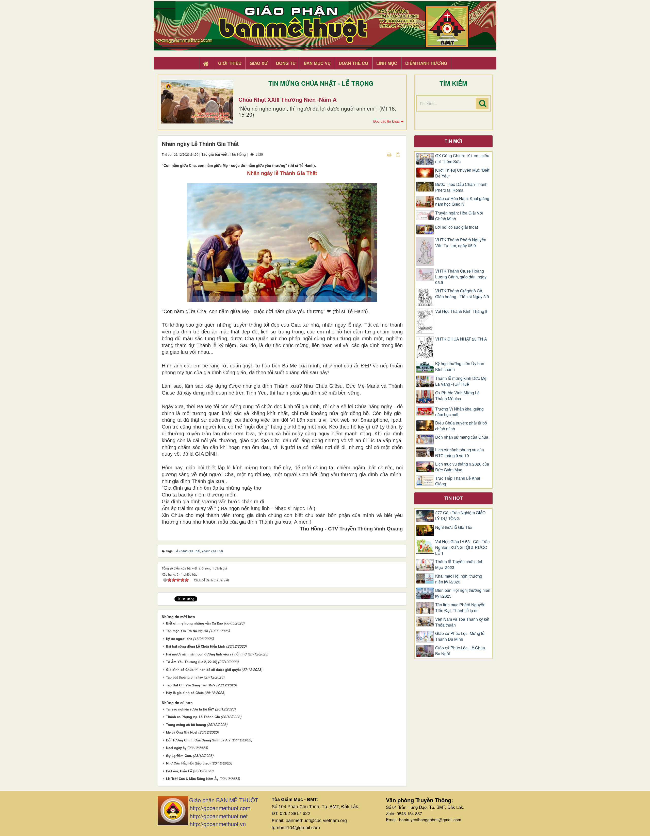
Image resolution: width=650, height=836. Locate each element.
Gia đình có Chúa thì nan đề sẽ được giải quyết (203, 669)
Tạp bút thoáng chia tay (184, 677)
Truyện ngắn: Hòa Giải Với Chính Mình (459, 216)
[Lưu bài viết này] (398, 154)
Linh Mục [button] (386, 63)
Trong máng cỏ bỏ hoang (186, 724)
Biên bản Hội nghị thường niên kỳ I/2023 (462, 593)
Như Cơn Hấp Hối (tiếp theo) (188, 763)
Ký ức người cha (179, 638)
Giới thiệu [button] (229, 63)
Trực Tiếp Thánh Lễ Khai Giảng (457, 481)
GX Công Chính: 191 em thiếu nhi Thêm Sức (462, 158)
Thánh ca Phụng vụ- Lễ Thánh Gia (193, 716)
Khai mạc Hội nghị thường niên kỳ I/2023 (458, 579)
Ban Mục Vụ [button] (317, 63)
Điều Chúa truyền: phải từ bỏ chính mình (461, 426)
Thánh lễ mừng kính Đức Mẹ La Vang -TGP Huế (460, 381)
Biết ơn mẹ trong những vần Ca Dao (194, 623)
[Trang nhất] (206, 63)
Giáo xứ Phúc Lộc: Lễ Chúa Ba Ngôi (460, 650)
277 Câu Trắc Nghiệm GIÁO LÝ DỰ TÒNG (460, 515)
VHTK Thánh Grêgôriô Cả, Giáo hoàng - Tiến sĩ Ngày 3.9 (462, 293)
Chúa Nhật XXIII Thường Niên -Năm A (287, 99)
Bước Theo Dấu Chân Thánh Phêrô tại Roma (461, 187)
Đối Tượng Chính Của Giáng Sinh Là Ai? (198, 740)
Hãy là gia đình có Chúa (185, 692)
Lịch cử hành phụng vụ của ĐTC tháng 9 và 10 (459, 452)
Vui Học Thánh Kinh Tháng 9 (461, 311)
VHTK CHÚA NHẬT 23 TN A (461, 339)
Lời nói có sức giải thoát (456, 227)
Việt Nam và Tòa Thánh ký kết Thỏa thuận (462, 622)
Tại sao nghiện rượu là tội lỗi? (190, 709)
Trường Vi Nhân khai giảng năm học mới (459, 412)
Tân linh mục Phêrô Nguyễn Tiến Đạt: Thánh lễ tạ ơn (460, 607)
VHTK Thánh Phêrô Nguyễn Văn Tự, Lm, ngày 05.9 (460, 242)
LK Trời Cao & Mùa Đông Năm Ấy (192, 778)
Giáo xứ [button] (259, 63)
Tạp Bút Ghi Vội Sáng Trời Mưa (190, 685)
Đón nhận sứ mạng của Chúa (461, 437)
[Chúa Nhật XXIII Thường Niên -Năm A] (197, 101)
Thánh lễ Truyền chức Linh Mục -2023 (459, 564)
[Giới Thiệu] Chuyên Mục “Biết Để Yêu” (462, 173)
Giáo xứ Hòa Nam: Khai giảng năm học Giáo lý (462, 201)
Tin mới (453, 141)
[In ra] (390, 154)
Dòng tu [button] (286, 63)
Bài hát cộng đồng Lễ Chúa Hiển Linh (195, 646)
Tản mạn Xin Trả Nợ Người (187, 630)
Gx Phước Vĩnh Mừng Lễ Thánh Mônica (457, 395)
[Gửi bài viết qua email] (380, 154)
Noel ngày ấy (176, 747)
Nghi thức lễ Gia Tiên (454, 527)
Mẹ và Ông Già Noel (181, 732)
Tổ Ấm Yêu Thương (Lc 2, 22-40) (191, 661)
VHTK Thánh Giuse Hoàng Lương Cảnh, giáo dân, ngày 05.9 (460, 277)
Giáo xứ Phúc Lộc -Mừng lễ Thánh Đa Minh (459, 636)
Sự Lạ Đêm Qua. (179, 755)
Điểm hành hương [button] (426, 63)
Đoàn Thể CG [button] (353, 63)
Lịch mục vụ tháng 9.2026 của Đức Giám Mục (462, 467)
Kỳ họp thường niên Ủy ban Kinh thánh (459, 366)
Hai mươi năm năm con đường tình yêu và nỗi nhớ (206, 654)
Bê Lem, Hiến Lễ (179, 771)
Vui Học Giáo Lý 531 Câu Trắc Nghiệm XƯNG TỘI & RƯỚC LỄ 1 (462, 547)
